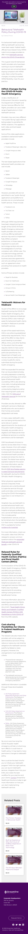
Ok (14, 6)
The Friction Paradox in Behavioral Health (13, 819)
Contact (14, 778)
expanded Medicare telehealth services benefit (12, 542)
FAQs (7, 723)
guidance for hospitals (9, 527)
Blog (3, 25)
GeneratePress (18, 930)
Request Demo (16, 918)
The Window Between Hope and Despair (14, 868)
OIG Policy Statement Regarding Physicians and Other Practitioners (15, 695)
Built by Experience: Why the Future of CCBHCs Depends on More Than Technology (13, 843)
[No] (26, 5)
